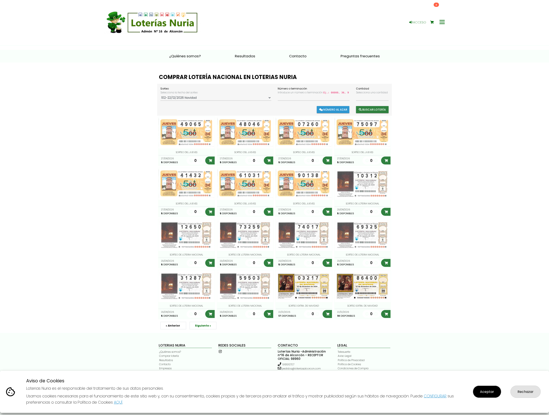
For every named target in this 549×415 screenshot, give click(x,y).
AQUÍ (118, 402)
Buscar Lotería (374, 110)
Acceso (419, 22)
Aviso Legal (344, 356)
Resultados (166, 360)
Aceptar (487, 391)
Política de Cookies (349, 364)
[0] (434, 22)
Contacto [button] (297, 56)
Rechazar (525, 391)
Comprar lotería (169, 356)
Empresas (165, 368)
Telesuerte (344, 352)
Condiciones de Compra (353, 368)
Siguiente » (203, 325)
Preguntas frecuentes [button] (360, 56)
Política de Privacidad (351, 360)
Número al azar (335, 110)
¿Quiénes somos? (170, 352)
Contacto (165, 364)
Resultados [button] (245, 56)
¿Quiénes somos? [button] (185, 56)
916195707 (288, 364)
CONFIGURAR (435, 396)
